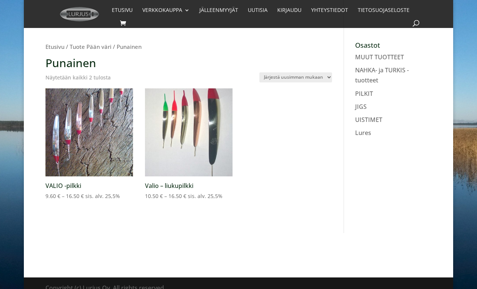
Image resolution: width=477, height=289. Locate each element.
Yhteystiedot (329, 10)
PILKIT (364, 93)
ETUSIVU (122, 10)
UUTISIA (258, 10)
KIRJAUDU (289, 10)
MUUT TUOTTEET (379, 57)
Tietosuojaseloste (384, 10)
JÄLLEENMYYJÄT (218, 10)
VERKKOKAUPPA (162, 10)
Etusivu (54, 46)
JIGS (361, 107)
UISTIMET (368, 120)
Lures (363, 133)
